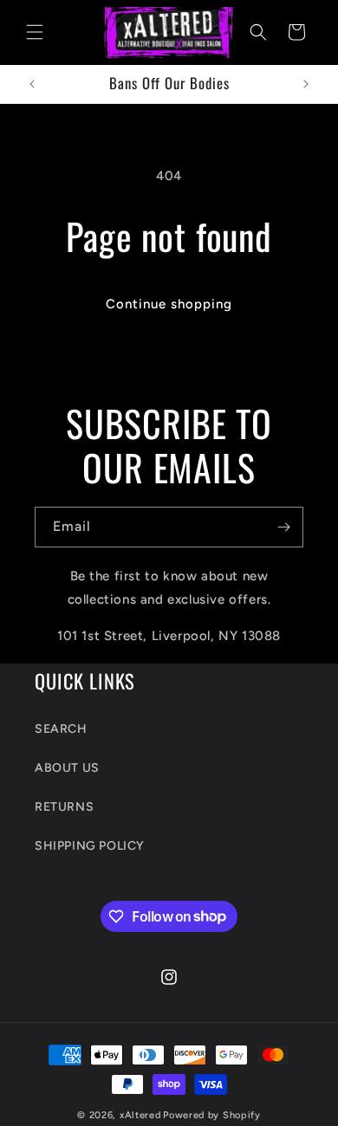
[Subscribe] (283, 527)
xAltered (140, 1115)
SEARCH (61, 729)
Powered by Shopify (212, 1115)
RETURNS (64, 806)
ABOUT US (67, 767)
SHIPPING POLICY (90, 845)
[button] (35, 32)
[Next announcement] (306, 84)
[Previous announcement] (32, 84)
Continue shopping (169, 304)
